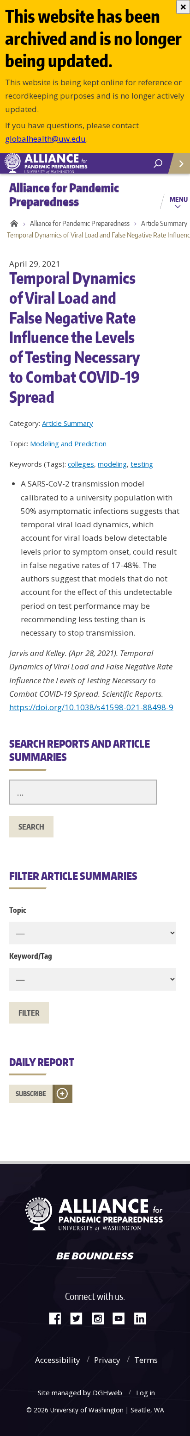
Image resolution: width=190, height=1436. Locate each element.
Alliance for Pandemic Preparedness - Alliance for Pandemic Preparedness (69, 163)
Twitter (79, 1317)
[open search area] (158, 164)
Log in (145, 1392)
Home (12, 224)
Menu (179, 199)
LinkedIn (143, 1317)
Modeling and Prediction (68, 443)
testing (142, 463)
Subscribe (31, 1094)
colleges (81, 463)
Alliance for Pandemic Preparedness (80, 223)
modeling (112, 463)
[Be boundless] (95, 1256)
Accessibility (57, 1360)
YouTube (122, 1317)
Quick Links (178, 163)
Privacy (107, 1360)
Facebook (58, 1317)
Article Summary (67, 423)
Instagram (101, 1317)
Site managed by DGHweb (80, 1392)
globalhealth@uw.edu (45, 138)
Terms (146, 1360)
